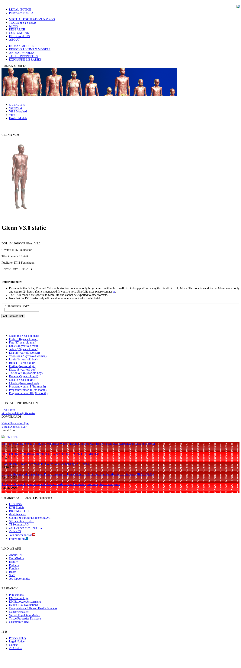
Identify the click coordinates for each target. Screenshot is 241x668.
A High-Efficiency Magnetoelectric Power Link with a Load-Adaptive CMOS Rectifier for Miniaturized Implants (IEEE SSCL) (78, 474)
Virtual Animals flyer (14, 426)
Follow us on (17, 538)
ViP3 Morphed (18, 111)
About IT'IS (16, 555)
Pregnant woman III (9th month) (28, 393)
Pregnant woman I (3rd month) (27, 386)
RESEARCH (17, 29)
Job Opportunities (19, 578)
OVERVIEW (17, 104)
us (114, 291)
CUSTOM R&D (19, 32)
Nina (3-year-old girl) (21, 379)
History (13, 561)
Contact (13, 644)
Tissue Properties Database (25, 618)
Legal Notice (16, 641)
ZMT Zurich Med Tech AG (25, 527)
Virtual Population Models (24, 615)
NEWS (13, 26)
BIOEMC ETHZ (19, 511)
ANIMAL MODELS (21, 52)
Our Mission (16, 558)
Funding (14, 568)
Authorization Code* (17, 306)
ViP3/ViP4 (15, 108)
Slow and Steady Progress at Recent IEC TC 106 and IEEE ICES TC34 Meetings (50, 453)
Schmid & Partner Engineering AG (30, 517)
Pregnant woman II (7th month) (28, 389)
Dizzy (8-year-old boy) (22, 369)
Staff (12, 575)
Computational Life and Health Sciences (33, 608)
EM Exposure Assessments (25, 601)
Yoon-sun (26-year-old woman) (28, 356)
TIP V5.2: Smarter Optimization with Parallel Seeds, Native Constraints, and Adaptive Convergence (61, 484)
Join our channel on (20, 535)
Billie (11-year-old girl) (22, 362)
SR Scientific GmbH (21, 521)
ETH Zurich (16, 507)
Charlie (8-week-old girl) (24, 383)
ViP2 (12, 114)
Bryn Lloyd (8, 409)
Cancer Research (19, 611)
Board (12, 571)
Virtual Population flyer (15, 423)
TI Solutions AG (19, 524)
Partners (14, 565)
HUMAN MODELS (21, 46)
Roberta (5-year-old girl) (23, 376)
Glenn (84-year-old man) (24, 335)
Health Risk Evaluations (23, 605)
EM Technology (18, 598)
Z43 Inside (15, 648)
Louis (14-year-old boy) (23, 359)
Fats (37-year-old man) (22, 342)
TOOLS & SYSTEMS (23, 22)
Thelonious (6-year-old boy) (26, 373)
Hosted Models (18, 118)
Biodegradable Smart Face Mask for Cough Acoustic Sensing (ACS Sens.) (46, 464)
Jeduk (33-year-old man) (23, 349)
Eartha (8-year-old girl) (22, 366)
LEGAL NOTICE (20, 9)
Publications (16, 594)
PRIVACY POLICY (21, 12)
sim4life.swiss (17, 514)
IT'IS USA (15, 504)
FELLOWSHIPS (19, 36)
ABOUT (14, 39)
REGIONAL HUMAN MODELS (29, 49)
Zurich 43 (15, 531)
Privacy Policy (17, 638)
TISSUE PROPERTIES (23, 56)
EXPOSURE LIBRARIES (25, 59)
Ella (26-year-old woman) (24, 352)
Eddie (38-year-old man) (23, 339)
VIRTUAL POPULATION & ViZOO (32, 19)
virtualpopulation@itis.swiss (18, 413)
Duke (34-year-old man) (23, 345)
